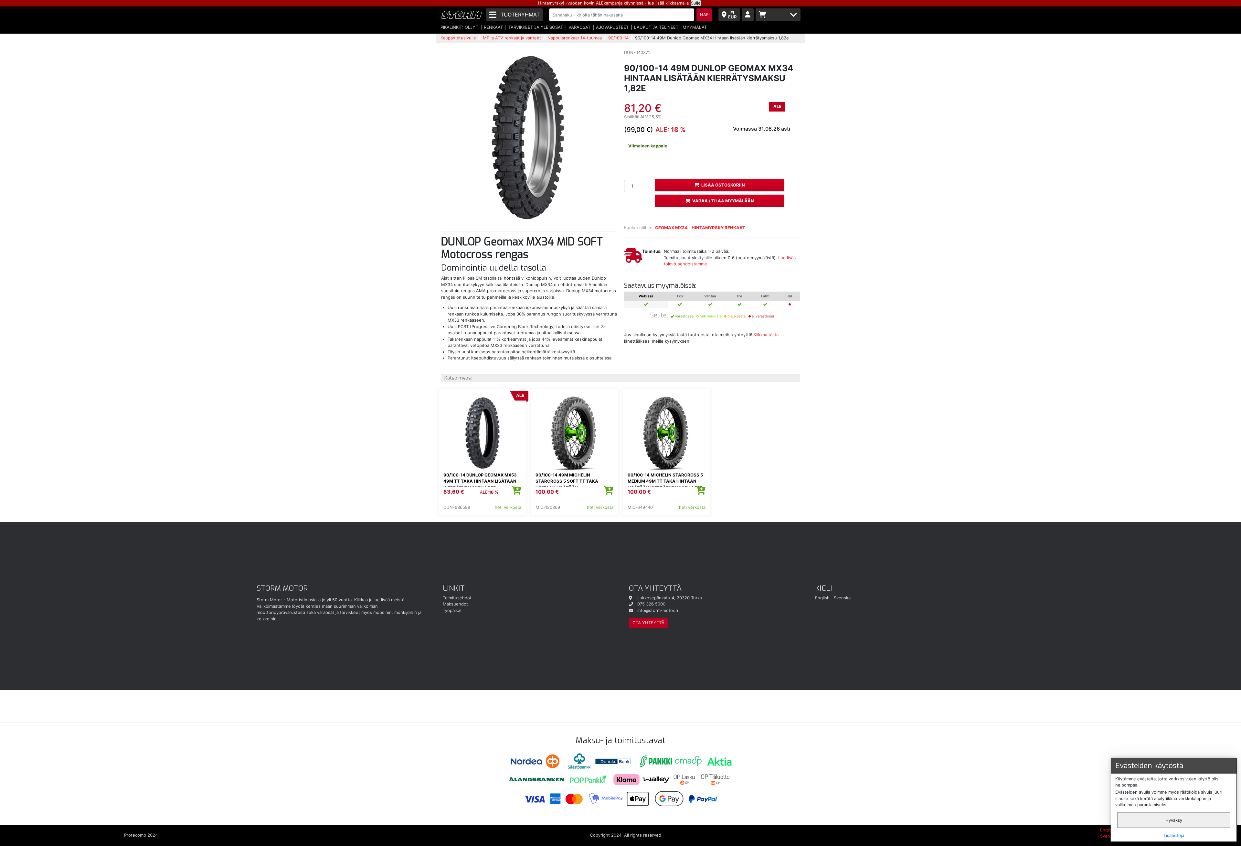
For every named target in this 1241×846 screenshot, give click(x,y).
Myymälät (695, 27)
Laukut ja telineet (656, 27)
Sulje (696, 2)
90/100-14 (618, 37)
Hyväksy (1173, 820)
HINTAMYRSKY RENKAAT (718, 227)
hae (704, 14)
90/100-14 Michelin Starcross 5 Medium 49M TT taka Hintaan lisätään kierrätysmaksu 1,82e (665, 481)
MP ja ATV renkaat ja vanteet (512, 37)
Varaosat (579, 27)
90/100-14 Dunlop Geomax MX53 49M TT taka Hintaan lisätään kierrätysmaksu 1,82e (480, 481)
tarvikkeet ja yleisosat (535, 27)
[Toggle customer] (748, 14)
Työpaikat (452, 610)
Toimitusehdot (457, 597)
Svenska (842, 597)
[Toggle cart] (778, 14)
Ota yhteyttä (648, 622)
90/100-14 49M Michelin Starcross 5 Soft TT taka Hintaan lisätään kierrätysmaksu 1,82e (567, 484)
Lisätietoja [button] (1174, 835)
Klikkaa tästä (766, 334)
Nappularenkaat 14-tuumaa (574, 37)
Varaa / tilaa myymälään (723, 200)
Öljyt (471, 27)
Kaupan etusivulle (458, 37)
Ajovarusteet (612, 27)
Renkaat (493, 27)
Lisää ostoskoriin (723, 184)
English (822, 597)
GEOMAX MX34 (671, 227)
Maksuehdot (455, 603)
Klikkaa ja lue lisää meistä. (380, 599)
